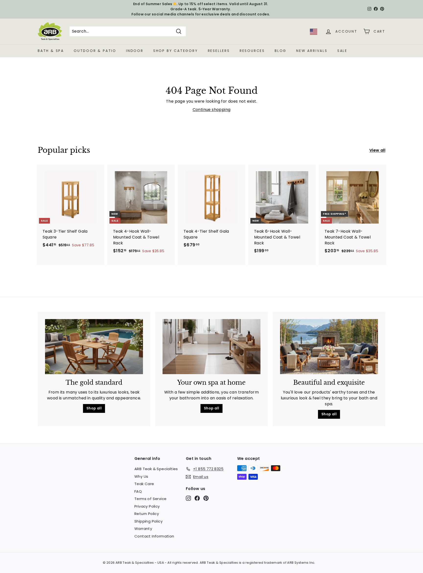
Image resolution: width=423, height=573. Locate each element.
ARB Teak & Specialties (156, 468)
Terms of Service (150, 498)
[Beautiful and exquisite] (329, 346)
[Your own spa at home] (211, 346)
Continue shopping (212, 109)
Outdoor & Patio (95, 50)
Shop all (94, 408)
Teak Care (144, 483)
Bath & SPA (51, 50)
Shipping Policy (148, 521)
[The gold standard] (94, 346)
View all (377, 150)
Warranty (143, 528)
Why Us (141, 476)
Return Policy (146, 513)
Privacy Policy (147, 506)
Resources (252, 50)
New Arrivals (312, 50)
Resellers (219, 50)
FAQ (138, 491)
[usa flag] (313, 33)
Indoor (134, 50)
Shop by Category (175, 50)
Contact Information (154, 536)
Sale (342, 50)
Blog (280, 50)
